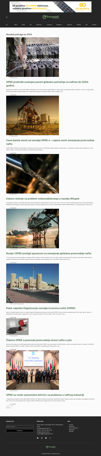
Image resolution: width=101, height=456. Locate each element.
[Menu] (7, 17)
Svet (31, 24)
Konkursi (79, 24)
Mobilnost (69, 24)
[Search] (6, 24)
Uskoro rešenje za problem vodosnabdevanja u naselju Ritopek (42, 198)
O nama (71, 424)
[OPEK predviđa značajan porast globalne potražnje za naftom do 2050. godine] (32, 57)
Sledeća (8, 407)
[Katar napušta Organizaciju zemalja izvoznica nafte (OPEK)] (32, 283)
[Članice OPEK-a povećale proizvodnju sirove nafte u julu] (17, 326)
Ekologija (49, 24)
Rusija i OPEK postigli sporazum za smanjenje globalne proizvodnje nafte (48, 253)
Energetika (38, 24)
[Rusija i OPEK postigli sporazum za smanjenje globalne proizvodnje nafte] (32, 228)
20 (12, 406)
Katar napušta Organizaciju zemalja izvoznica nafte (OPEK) (40, 308)
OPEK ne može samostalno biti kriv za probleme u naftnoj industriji (45, 394)
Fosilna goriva (14, 77)
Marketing (71, 426)
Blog (86, 24)
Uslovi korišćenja (73, 428)
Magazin (94, 24)
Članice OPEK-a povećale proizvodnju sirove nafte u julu (39, 340)
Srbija (15, 24)
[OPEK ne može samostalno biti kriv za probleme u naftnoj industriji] (32, 370)
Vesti (15, 194)
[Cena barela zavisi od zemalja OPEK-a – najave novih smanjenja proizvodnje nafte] (32, 115)
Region (23, 24)
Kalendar (71, 431)
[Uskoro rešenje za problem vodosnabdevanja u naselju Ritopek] (32, 173)
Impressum (72, 429)
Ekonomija (58, 24)
